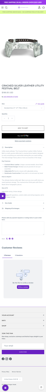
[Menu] (2, 7)
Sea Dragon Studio (11, 384)
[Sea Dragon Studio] (23, 7)
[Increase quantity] (13, 118)
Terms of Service (16, 371)
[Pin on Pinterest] (12, 239)
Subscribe (23, 352)
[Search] (7, 7)
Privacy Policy (5, 371)
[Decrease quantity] (4, 118)
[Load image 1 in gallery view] (23, 48)
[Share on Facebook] (9, 239)
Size (3, 104)
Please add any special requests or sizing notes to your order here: (22, 218)
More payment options (23, 141)
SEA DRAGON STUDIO (11, 97)
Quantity (4, 114)
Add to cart (23, 128)
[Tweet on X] (7, 239)
